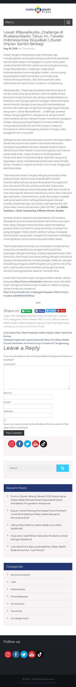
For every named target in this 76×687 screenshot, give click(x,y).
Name (8, 392)
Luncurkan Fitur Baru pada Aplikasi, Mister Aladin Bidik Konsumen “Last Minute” (38, 548)
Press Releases (19, 596)
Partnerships (18, 589)
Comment (9, 364)
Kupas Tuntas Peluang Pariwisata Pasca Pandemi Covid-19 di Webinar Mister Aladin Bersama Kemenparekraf (38, 514)
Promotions (17, 603)
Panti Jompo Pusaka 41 (32, 322)
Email (7, 402)
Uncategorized (19, 618)
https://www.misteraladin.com (31, 281)
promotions (20, 326)
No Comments (26, 48)
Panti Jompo (11, 322)
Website (8, 411)
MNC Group (44, 319)
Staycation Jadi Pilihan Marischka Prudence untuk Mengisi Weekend (39, 537)
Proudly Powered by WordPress (38, 682)
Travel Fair (16, 611)
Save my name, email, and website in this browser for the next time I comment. (36, 426)
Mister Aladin (29, 319)
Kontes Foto (35, 315)
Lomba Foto (50, 315)
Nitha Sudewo (60, 319)
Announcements (20, 574)
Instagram (21, 315)
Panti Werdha (54, 322)
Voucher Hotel (36, 326)
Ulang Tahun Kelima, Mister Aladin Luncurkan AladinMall (36, 527)
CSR (12, 315)
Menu (9, 22)
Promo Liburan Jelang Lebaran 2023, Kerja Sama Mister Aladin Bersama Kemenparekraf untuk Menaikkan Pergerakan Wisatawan (38, 500)
